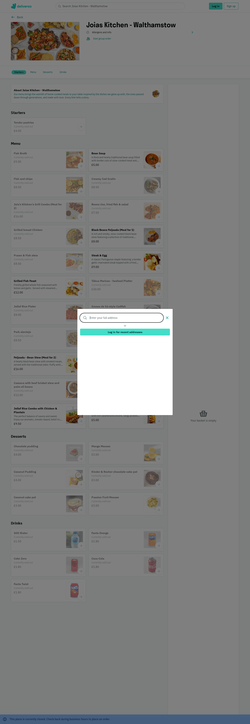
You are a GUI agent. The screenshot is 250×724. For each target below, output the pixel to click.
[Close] (167, 317)
